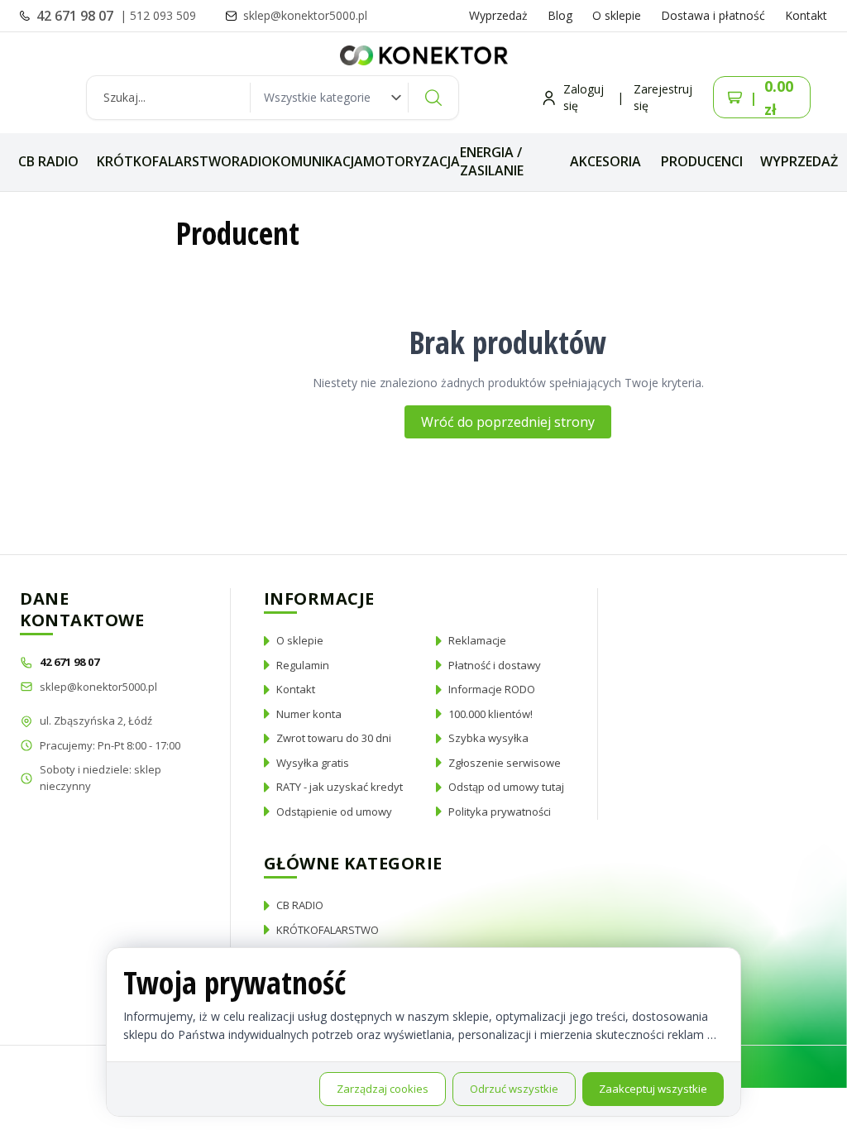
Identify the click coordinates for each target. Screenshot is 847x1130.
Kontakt (806, 15)
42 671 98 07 (76, 16)
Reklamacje (477, 640)
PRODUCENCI (702, 161)
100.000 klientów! (490, 713)
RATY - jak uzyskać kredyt (339, 786)
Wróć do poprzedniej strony (508, 422)
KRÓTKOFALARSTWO (164, 161)
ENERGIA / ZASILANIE (492, 161)
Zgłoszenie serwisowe (504, 762)
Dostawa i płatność (713, 15)
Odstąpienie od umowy (334, 811)
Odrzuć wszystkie (514, 1088)
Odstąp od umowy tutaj (506, 786)
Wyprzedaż (498, 15)
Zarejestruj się (663, 97)
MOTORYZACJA (411, 161)
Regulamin (302, 665)
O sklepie (616, 15)
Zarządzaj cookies (382, 1088)
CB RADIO (48, 161)
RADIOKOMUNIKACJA (297, 161)
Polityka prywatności (499, 811)
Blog (560, 15)
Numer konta (309, 713)
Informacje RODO (491, 689)
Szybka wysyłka (488, 737)
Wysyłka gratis (312, 762)
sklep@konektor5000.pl (98, 686)
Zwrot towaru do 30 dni (333, 737)
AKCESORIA (605, 161)
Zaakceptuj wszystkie (653, 1088)
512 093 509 (163, 15)
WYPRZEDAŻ (799, 161)
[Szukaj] (433, 97)
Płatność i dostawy (494, 665)
